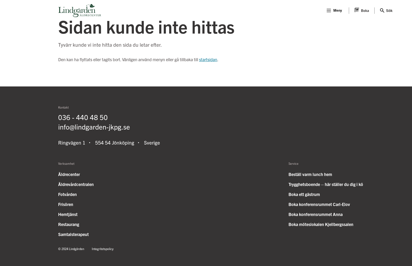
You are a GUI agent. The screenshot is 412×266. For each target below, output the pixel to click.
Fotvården (67, 194)
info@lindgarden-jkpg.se (94, 126)
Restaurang (68, 224)
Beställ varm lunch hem (310, 174)
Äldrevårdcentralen (76, 184)
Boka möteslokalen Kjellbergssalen (320, 224)
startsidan (208, 59)
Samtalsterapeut (73, 234)
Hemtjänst (67, 214)
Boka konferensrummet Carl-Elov (319, 204)
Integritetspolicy (102, 249)
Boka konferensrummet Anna (315, 214)
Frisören (65, 204)
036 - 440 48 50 (83, 117)
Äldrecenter (69, 174)
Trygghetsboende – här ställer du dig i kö (325, 184)
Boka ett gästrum (304, 194)
